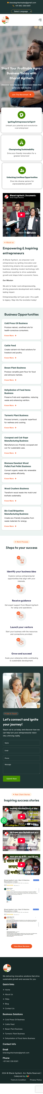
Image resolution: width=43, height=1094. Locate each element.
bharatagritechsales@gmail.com (16, 1053)
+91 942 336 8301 (10, 1061)
